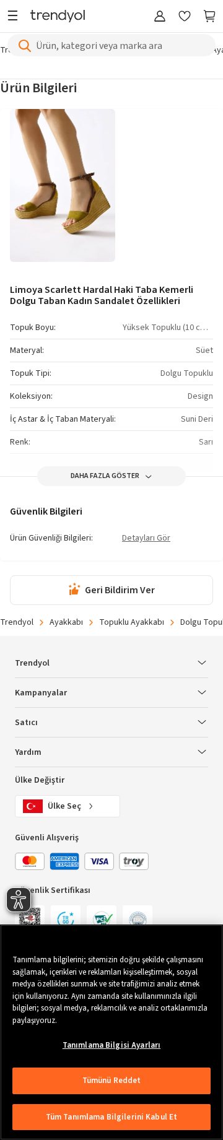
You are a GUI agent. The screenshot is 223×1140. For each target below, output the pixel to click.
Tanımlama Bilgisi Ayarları (111, 1045)
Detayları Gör (146, 538)
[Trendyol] (57, 17)
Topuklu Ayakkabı (131, 622)
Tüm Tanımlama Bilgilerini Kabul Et (111, 1117)
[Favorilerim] (184, 17)
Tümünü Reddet (111, 1080)
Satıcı (26, 722)
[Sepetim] (209, 17)
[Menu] (15, 17)
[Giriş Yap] (160, 17)
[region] (111, 1032)
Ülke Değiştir (39, 780)
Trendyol (16, 622)
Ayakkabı (66, 622)
